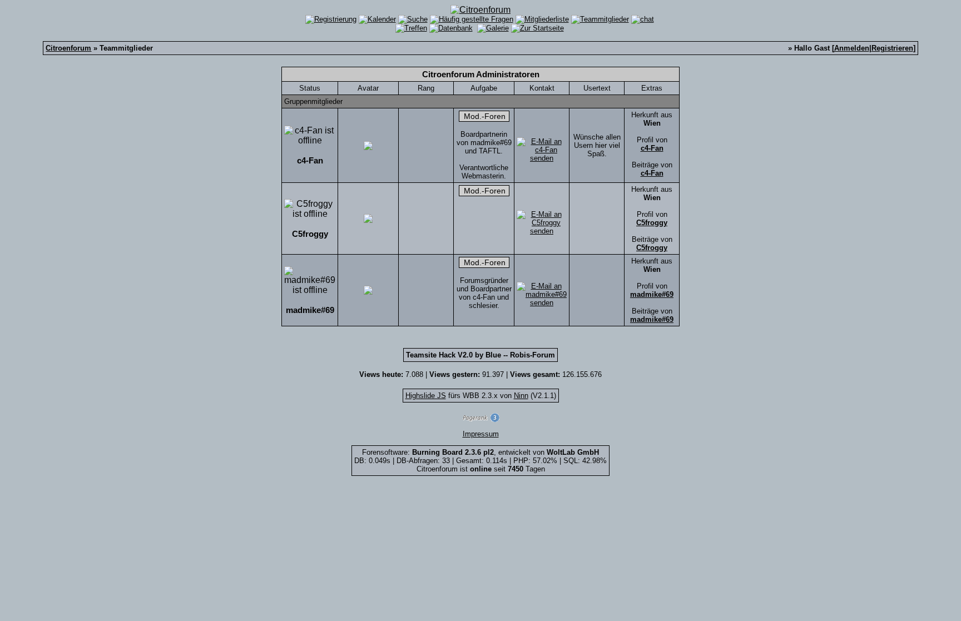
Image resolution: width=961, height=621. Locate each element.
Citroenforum (68, 48)
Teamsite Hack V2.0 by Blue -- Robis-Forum (480, 355)
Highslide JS (425, 395)
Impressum (481, 434)
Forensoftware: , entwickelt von (480, 452)
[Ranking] (480, 419)
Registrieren (892, 48)
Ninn (521, 395)
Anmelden (851, 48)
